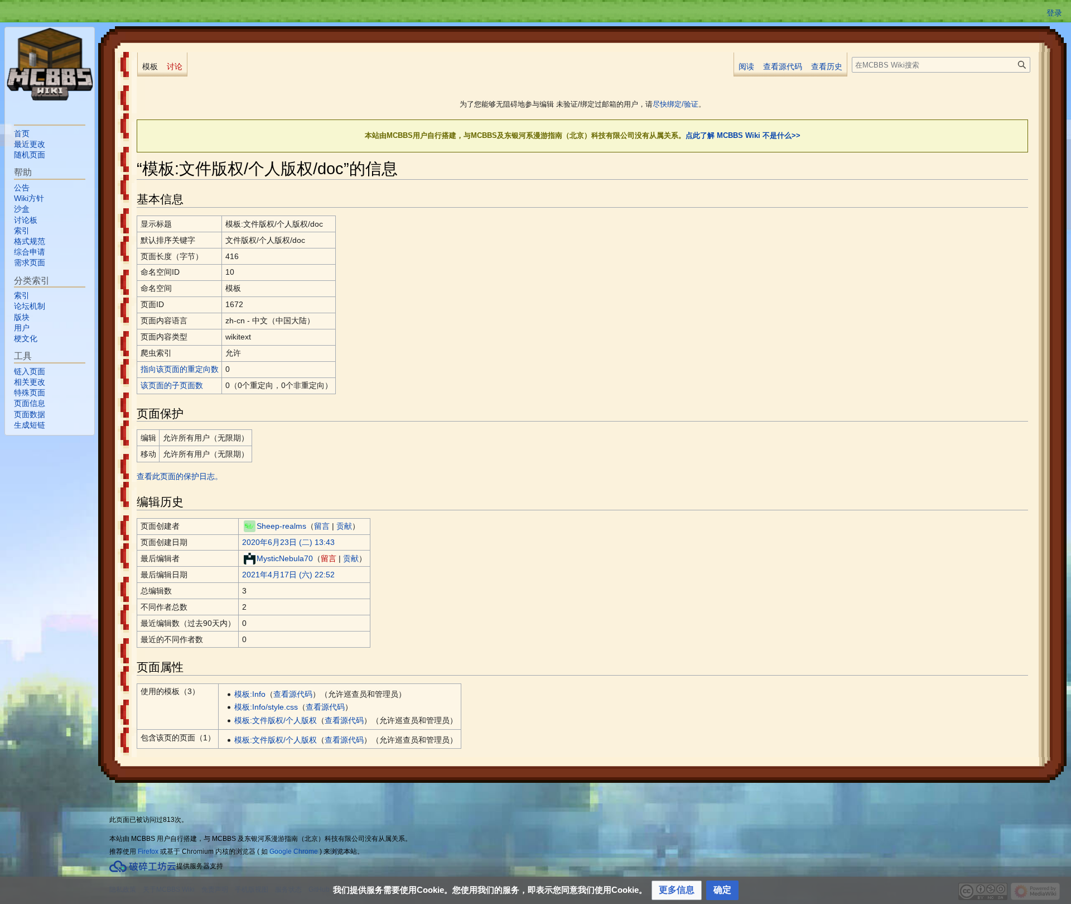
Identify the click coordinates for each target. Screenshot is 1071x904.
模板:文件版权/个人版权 (275, 720)
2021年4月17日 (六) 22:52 (288, 574)
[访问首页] (49, 64)
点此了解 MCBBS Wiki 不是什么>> (743, 135)
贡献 (344, 526)
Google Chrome (293, 851)
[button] (677, 890)
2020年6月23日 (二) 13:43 (288, 542)
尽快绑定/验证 (675, 104)
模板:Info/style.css (266, 706)
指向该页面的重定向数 (180, 369)
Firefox (148, 851)
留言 (322, 526)
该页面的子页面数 (172, 385)
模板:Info (250, 694)
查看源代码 (292, 694)
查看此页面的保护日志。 (180, 476)
